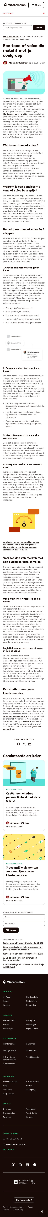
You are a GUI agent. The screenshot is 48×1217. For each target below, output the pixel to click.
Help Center (8, 1093)
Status (29, 1085)
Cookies (29, 1117)
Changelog (30, 1089)
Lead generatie (9, 1050)
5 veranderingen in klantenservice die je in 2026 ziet (23, 965)
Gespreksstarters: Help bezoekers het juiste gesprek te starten (22, 948)
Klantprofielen (32, 997)
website (27, 721)
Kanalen (6, 1005)
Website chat (9, 1020)
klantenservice (10, 114)
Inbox (5, 1001)
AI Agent (7, 997)
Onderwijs (30, 1044)
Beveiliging (18, 1209)
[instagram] (20, 1164)
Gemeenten (31, 1050)
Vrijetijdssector (33, 1057)
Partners (7, 1117)
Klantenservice (9, 1044)
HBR (19, 213)
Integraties (31, 1005)
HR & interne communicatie (9, 1058)
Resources (7, 1089)
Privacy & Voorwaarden (13, 1207)
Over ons (7, 1109)
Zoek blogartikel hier (14, 23)
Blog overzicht (11, 37)
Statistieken (31, 1001)
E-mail (6, 1024)
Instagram (30, 1020)
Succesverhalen (10, 1081)
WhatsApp (8, 1028)
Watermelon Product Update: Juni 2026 (23, 943)
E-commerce (9, 1063)
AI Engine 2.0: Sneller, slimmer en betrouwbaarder (20, 959)
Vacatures (30, 1109)
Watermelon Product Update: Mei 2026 (23, 953)
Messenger (31, 1024)
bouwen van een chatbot (15, 716)
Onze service (9, 1113)
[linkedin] (27, 1164)
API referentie (32, 1081)
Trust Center (32, 1113)
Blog (5, 1085)
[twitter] (13, 1164)
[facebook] (34, 1164)
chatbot (24, 114)
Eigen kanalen (32, 1028)
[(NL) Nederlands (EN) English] (24, 1199)
